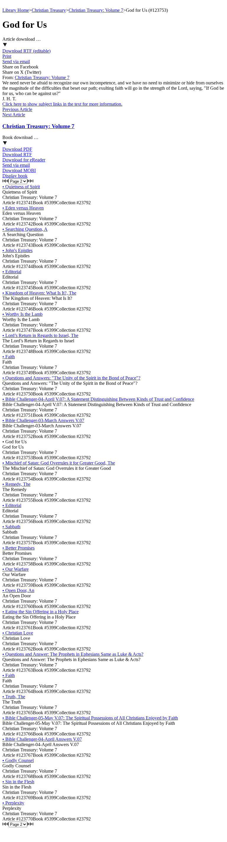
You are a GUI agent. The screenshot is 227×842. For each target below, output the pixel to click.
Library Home (15, 10)
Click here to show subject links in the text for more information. (62, 104)
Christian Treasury (49, 10)
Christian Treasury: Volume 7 (96, 10)
